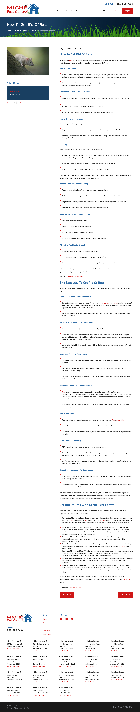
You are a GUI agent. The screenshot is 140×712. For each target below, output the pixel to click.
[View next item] (19, 102)
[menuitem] (9, 708)
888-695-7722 (125, 4)
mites (118, 420)
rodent (71, 520)
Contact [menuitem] (69, 11)
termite (102, 520)
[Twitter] (72, 619)
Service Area (47, 631)
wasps (123, 546)
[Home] (23, 8)
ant (86, 520)
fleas (113, 420)
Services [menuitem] (79, 11)
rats (70, 60)
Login (127, 11)
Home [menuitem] (59, 11)
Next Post (126, 595)
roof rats (105, 83)
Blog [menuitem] (115, 11)
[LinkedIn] (78, 619)
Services (46, 627)
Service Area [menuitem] (91, 11)
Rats (63, 392)
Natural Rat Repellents (76, 276)
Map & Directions (13, 648)
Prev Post (67, 595)
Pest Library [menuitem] (105, 11)
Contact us (126, 579)
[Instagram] (66, 619)
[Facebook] (61, 619)
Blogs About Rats (75, 588)
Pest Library (47, 635)
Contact (46, 623)
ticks (122, 420)
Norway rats (83, 83)
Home (45, 619)
